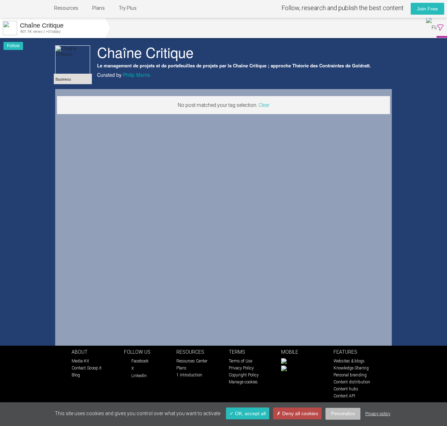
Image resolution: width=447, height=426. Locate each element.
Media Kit (80, 361)
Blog (76, 375)
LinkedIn (139, 375)
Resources (66, 8)
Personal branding (350, 375)
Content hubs (346, 389)
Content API (344, 396)
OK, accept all (250, 413)
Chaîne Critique (145, 52)
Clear (264, 105)
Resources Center (191, 361)
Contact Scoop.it (87, 368)
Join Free (427, 9)
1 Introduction (189, 375)
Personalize (343, 413)
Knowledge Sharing (351, 368)
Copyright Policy (244, 375)
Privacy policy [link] (377, 413)
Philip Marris (136, 74)
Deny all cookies (299, 413)
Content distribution (352, 382)
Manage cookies (243, 382)
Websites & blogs (349, 361)
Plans (98, 8)
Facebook (139, 361)
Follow (13, 45)
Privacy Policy (241, 368)
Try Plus (128, 8)
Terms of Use (240, 361)
